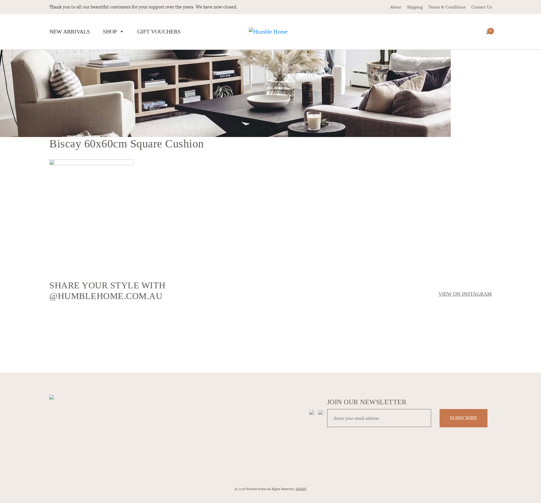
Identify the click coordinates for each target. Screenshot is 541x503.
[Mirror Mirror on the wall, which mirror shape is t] (326, 335)
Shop (110, 31)
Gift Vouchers (159, 31)
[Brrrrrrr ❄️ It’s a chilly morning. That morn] (215, 318)
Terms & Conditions (446, 7)
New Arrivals (69, 31)
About (395, 7)
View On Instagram (465, 294)
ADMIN (301, 489)
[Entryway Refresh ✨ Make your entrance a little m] (437, 332)
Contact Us (481, 7)
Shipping (415, 7)
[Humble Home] (268, 31)
